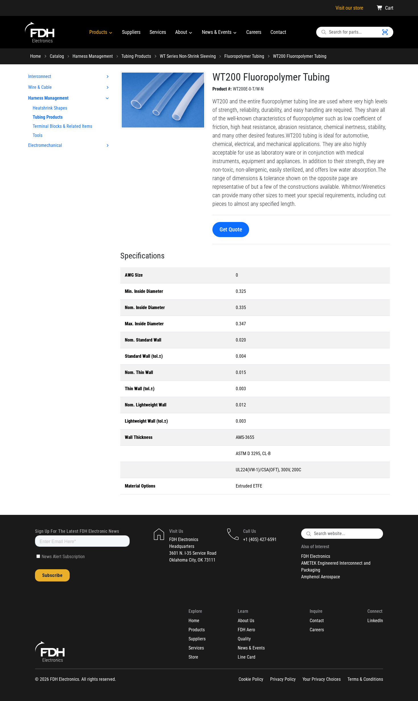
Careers (253, 32)
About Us (246, 620)
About (181, 32)
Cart (389, 8)
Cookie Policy (251, 679)
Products (98, 32)
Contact (278, 32)
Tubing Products (136, 56)
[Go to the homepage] (40, 32)
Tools (37, 135)
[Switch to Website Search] (387, 32)
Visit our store (349, 8)
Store (193, 657)
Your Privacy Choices (322, 679)
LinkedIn (375, 620)
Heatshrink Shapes (50, 108)
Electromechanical (45, 145)
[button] (163, 99)
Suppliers (131, 32)
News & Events (217, 32)
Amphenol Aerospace (320, 576)
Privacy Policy (283, 679)
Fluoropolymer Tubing (244, 56)
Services (158, 32)
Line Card (246, 657)
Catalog (57, 56)
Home (35, 56)
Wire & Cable (40, 87)
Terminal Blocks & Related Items (62, 126)
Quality (244, 639)
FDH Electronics (315, 556)
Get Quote (231, 229)
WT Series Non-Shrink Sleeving (188, 56)
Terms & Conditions (365, 679)
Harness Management (93, 56)
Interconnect (39, 76)
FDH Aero (246, 629)
